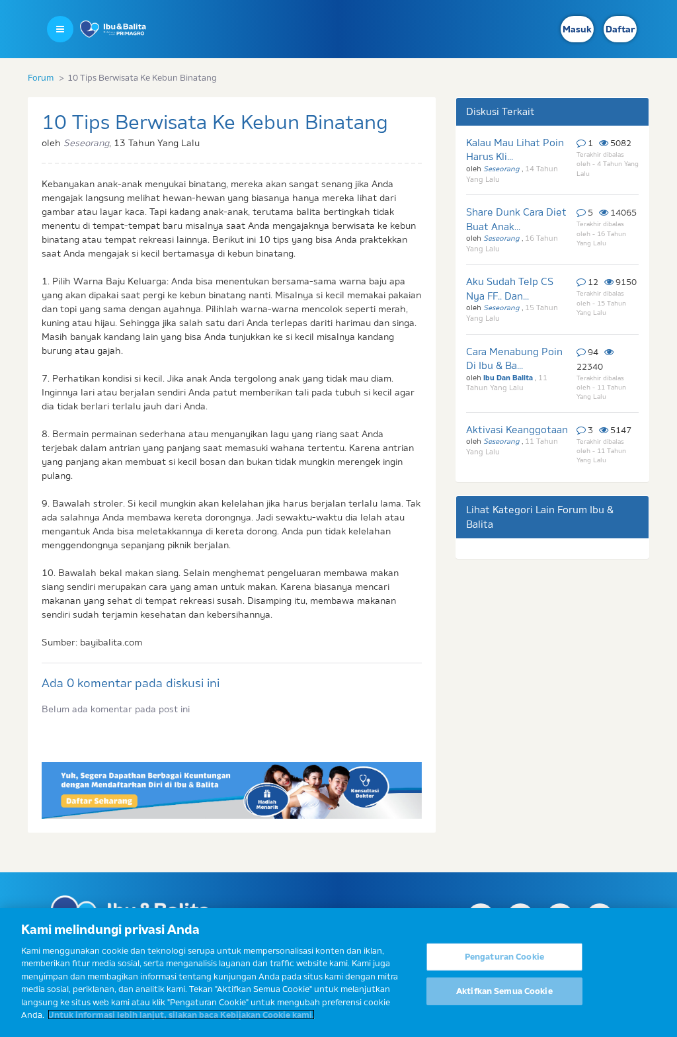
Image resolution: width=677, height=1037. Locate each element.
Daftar (620, 29)
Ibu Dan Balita (509, 377)
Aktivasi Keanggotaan (517, 429)
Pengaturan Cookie (504, 956)
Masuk (577, 29)
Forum (41, 77)
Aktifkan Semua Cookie (504, 990)
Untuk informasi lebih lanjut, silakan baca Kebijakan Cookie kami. (181, 1014)
